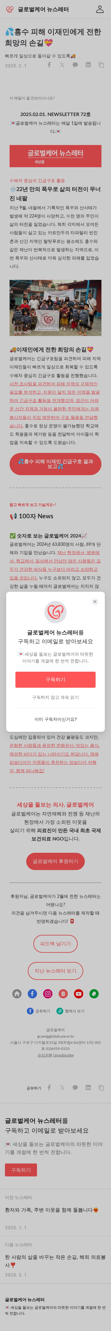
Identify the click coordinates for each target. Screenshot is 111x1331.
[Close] (95, 601)
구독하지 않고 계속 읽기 (55, 697)
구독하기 (55, 679)
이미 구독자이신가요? (56, 719)
